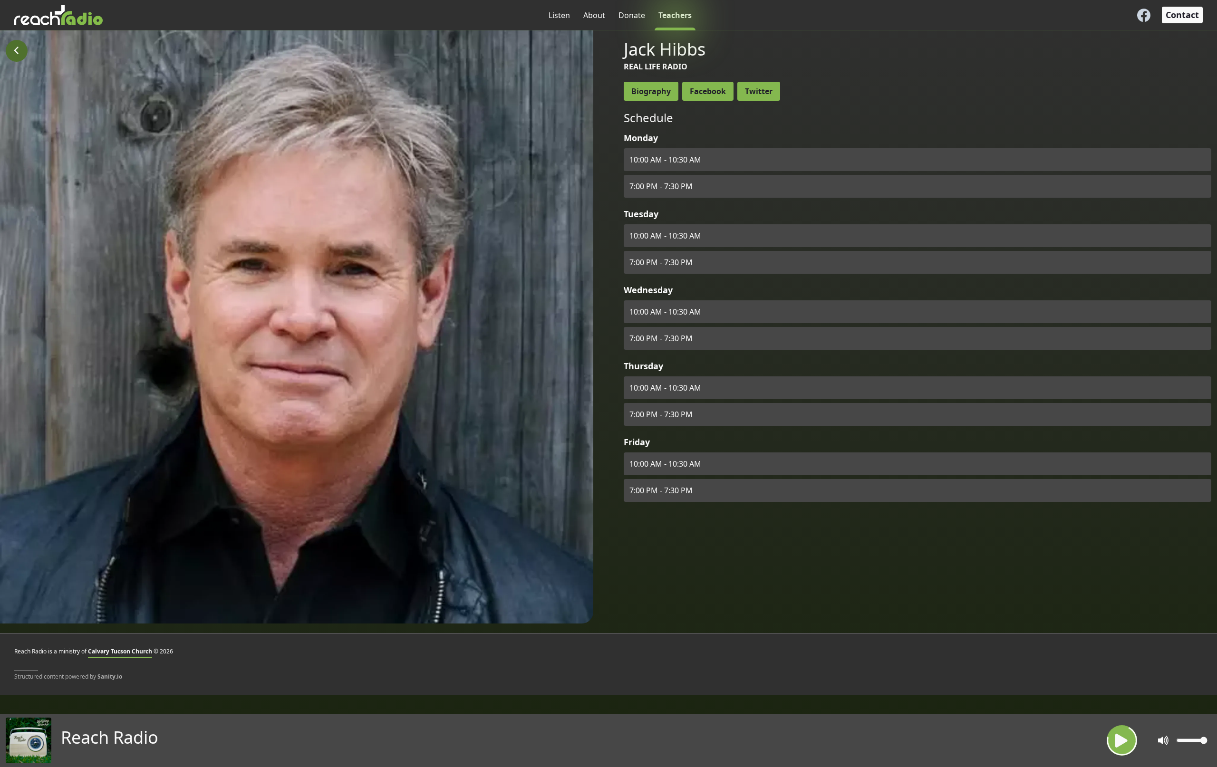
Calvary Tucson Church (120, 651)
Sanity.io (109, 676)
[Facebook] (1143, 15)
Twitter (759, 91)
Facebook (708, 91)
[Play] (1122, 740)
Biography (651, 91)
